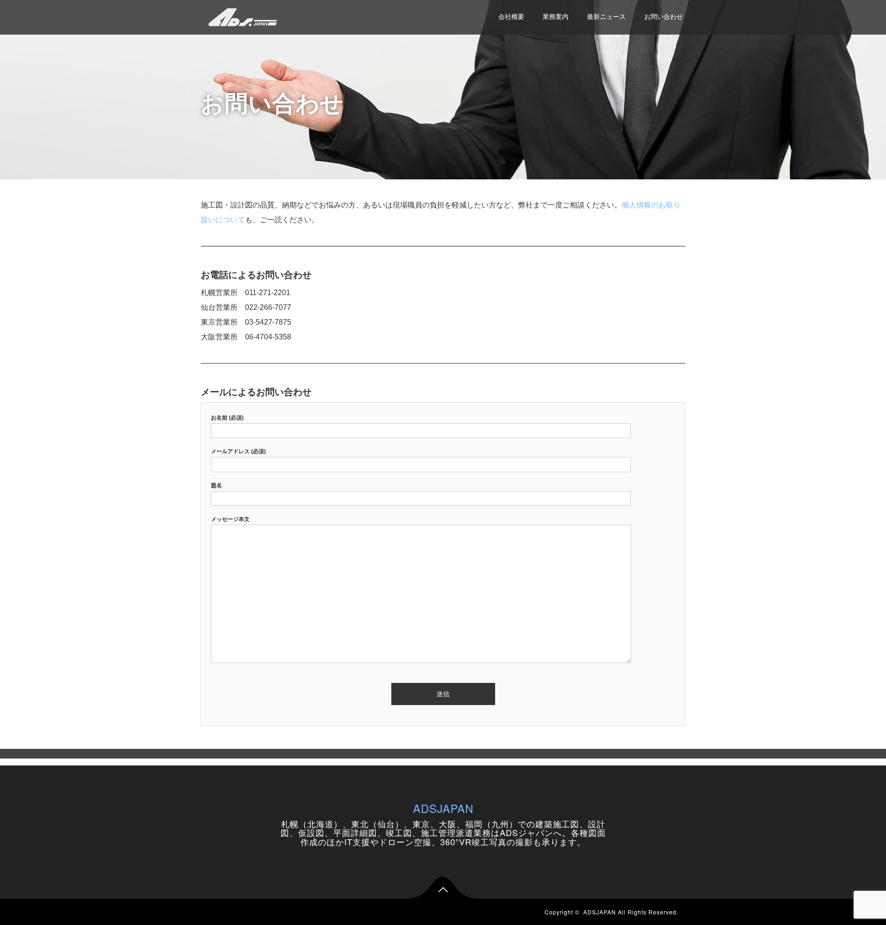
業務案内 (556, 16)
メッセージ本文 (230, 519)
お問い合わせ (663, 16)
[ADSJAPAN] (243, 15)
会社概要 (511, 16)
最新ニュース (606, 16)
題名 (216, 485)
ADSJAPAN (443, 808)
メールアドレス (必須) (238, 451)
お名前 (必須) (227, 418)
